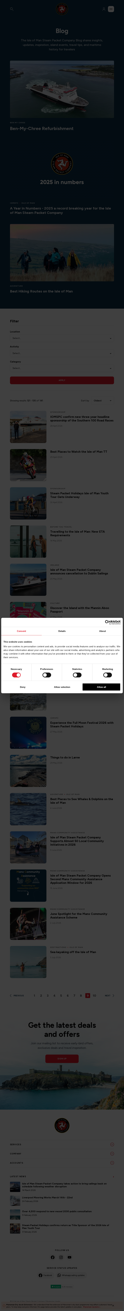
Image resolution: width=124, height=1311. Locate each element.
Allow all (101, 687)
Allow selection (62, 687)
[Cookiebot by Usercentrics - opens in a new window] (107, 622)
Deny (22, 687)
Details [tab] (62, 631)
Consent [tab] (21, 631)
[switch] (46, 674)
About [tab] (102, 631)
